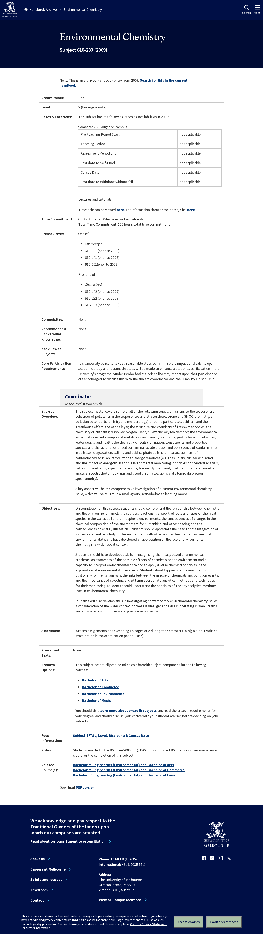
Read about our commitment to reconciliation (67, 841)
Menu (257, 12)
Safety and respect (46, 879)
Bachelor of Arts (95, 680)
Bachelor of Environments (103, 693)
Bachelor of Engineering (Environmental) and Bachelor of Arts (123, 764)
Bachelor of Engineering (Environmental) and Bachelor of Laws (124, 775)
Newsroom (39, 890)
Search (246, 12)
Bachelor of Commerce (100, 687)
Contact (37, 900)
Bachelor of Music (96, 700)
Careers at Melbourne (48, 869)
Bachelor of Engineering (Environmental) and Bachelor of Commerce (129, 770)
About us (37, 859)
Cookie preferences (224, 922)
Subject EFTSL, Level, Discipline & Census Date (111, 735)
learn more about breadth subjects (128, 710)
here (120, 209)
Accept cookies (189, 922)
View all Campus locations (120, 900)
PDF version (85, 787)
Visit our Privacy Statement (148, 924)
